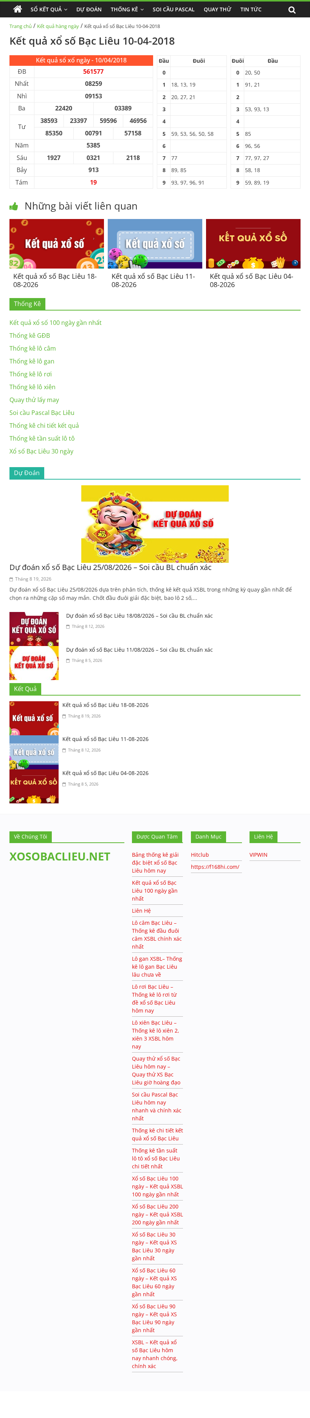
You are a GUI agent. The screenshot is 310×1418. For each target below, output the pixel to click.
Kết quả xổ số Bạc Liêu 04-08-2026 (251, 280)
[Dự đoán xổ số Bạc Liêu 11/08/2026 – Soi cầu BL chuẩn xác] (35, 650)
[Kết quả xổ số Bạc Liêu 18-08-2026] (56, 223)
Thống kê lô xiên (32, 387)
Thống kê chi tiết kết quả (44, 425)
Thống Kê (124, 9)
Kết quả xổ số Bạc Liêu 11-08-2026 (153, 280)
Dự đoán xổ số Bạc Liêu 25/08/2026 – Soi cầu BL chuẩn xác (110, 567)
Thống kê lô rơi (30, 374)
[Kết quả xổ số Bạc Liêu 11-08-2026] (155, 223)
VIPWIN (259, 854)
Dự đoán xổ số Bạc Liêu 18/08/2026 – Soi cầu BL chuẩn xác (139, 615)
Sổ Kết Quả (46, 9)
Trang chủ (20, 26)
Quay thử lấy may (34, 400)
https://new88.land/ (73, 1394)
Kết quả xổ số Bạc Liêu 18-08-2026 (55, 280)
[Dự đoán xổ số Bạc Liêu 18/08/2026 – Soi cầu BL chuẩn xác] (35, 616)
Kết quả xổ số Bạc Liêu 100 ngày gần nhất (155, 890)
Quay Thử (217, 9)
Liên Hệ (141, 910)
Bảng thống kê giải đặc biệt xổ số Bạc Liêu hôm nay (155, 862)
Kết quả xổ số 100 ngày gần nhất (55, 322)
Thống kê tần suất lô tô (42, 438)
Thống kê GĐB (29, 335)
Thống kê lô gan (31, 361)
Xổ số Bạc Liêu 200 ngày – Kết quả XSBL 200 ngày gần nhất (157, 1214)
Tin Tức (251, 9)
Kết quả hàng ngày (58, 26)
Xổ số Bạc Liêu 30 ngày (41, 451)
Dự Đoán (89, 9)
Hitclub (200, 854)
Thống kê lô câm (32, 348)
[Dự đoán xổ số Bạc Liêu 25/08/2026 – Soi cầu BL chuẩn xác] (155, 490)
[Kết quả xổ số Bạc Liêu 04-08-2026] (253, 223)
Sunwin (10, 1403)
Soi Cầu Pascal (174, 9)
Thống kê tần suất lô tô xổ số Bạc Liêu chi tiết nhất (156, 1158)
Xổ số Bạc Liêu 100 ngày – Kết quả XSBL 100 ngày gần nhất (157, 1186)
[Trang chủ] (17, 9)
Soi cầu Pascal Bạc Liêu (41, 412)
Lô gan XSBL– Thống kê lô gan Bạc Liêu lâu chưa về (157, 966)
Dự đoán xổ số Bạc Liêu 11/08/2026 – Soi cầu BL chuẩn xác (139, 649)
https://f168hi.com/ (215, 866)
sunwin (36, 1413)
